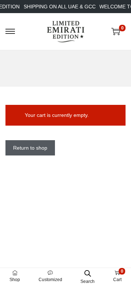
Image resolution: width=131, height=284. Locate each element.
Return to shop (30, 148)
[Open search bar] (87, 273)
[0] (115, 31)
